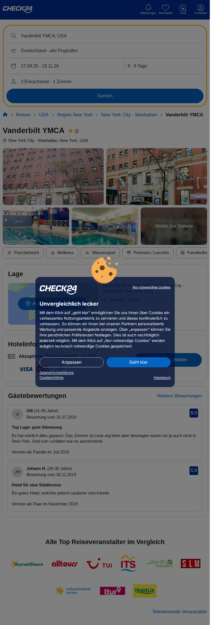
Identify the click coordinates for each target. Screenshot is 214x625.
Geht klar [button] (138, 362)
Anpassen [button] (72, 362)
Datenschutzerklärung (57, 373)
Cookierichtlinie (52, 378)
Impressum (162, 378)
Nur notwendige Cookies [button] (152, 287)
